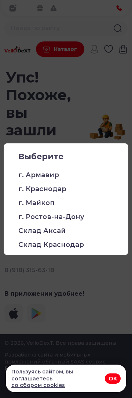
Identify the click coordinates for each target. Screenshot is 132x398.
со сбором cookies (38, 385)
